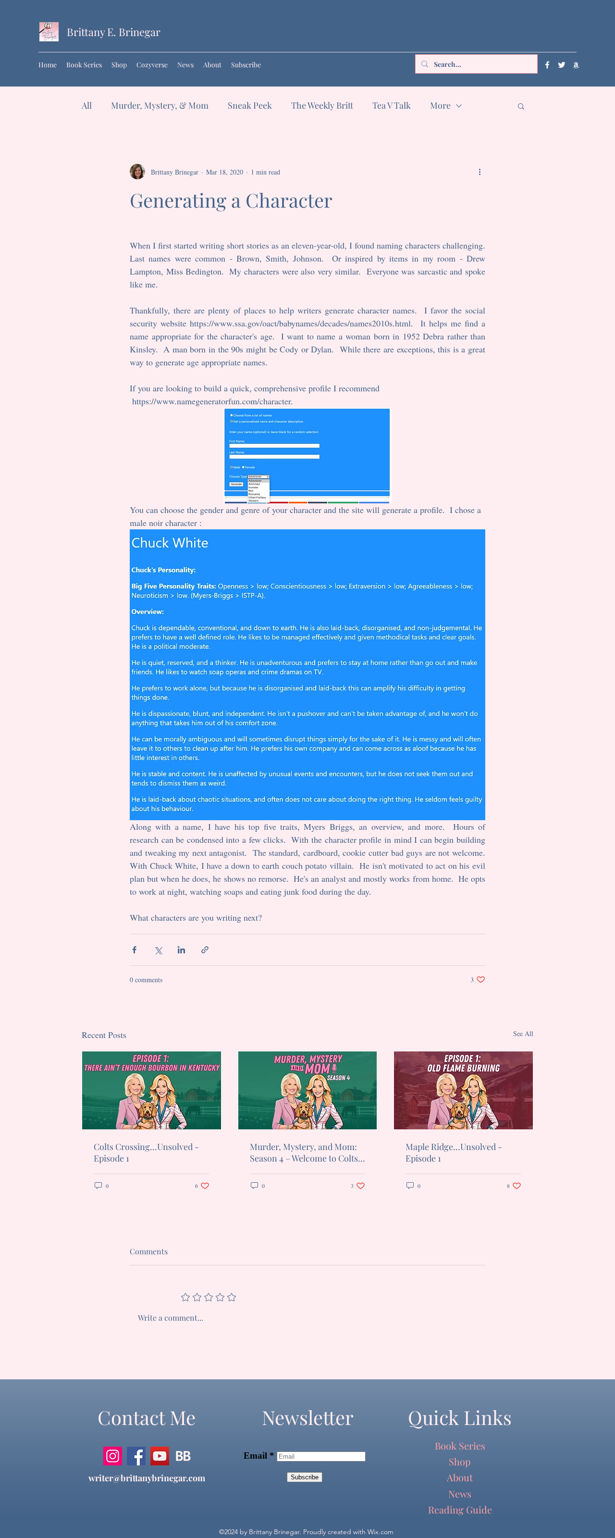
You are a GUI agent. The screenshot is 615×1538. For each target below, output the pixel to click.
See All (523, 1033)
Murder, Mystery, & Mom (160, 105)
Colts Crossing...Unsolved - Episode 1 (146, 1152)
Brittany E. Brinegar (113, 32)
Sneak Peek (250, 105)
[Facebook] (547, 65)
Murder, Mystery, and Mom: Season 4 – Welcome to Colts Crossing (304, 1152)
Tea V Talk (391, 105)
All (87, 105)
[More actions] (479, 171)
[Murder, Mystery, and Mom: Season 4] (307, 1090)
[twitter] (561, 65)
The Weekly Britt (322, 105)
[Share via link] (204, 949)
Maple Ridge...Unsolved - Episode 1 (454, 1152)
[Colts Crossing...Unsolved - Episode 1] (151, 1090)
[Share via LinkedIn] (181, 949)
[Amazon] (576, 65)
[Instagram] (112, 1456)
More (440, 105)
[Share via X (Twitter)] (157, 949)
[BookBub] (183, 1456)
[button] (521, 106)
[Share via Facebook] (134, 949)
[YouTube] (159, 1456)
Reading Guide (460, 1509)
